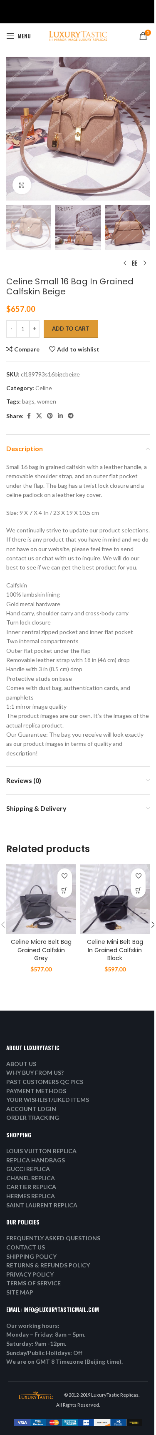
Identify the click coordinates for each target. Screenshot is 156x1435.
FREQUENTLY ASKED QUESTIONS (53, 1238)
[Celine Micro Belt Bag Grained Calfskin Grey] (41, 899)
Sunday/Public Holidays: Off (44, 1352)
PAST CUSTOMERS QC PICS (44, 1081)
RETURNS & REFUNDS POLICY (48, 1265)
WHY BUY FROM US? (35, 1072)
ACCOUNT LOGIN (31, 1108)
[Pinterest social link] (50, 415)
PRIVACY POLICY (30, 1274)
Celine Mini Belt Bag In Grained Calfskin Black (115, 950)
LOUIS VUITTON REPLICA (41, 1150)
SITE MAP (19, 1292)
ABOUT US (21, 1063)
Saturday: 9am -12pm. (36, 1343)
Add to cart (70, 328)
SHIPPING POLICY (31, 1256)
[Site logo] (78, 35)
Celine (43, 387)
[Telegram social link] (70, 415)
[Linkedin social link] (60, 415)
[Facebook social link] (29, 415)
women (46, 401)
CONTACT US (25, 1247)
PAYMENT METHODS (36, 1090)
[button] (14, 128)
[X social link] (39, 415)
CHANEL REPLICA (30, 1178)
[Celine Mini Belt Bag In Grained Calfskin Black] (115, 899)
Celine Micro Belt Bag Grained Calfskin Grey (41, 950)
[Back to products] (135, 263)
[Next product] (145, 263)
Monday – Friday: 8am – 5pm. (45, 1334)
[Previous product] (125, 263)
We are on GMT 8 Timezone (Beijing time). (64, 1361)
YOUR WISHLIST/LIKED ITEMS (47, 1099)
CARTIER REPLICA (31, 1186)
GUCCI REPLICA (28, 1168)
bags (28, 401)
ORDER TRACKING (32, 1117)
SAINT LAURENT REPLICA (41, 1205)
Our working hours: (32, 1325)
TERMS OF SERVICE (33, 1283)
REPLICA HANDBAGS (35, 1160)
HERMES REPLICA (30, 1195)
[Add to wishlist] (64, 875)
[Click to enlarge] (21, 185)
